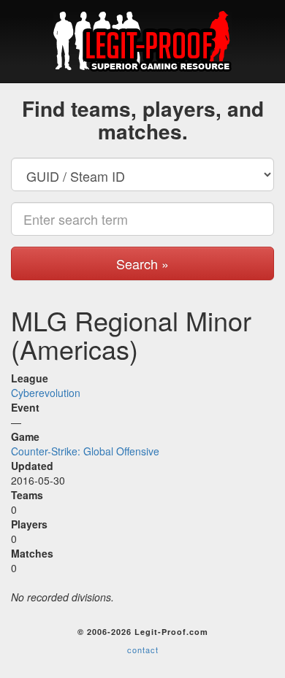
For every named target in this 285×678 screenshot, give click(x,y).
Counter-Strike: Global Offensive (85, 451)
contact (143, 649)
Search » (142, 263)
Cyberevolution (45, 392)
